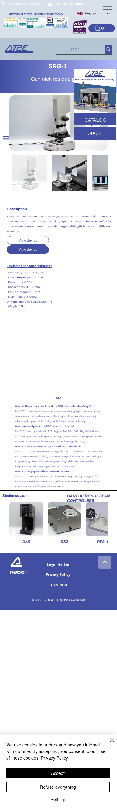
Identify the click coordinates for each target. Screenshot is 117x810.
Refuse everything (58, 787)
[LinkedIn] (22, 572)
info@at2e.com (70, 4)
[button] (101, 28)
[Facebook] (11, 572)
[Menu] (5, 138)
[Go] (104, 562)
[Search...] (108, 49)
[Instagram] (15, 572)
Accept (58, 773)
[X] (26, 572)
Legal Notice (58, 565)
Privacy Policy (58, 574)
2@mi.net (77, 600)
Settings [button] (58, 799)
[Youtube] (19, 572)
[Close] (108, 743)
